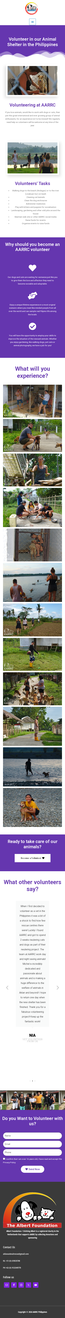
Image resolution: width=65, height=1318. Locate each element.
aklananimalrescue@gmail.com (16, 1253)
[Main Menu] (32, 22)
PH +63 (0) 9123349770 (12, 1267)
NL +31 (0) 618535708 (11, 1260)
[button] (7, 987)
